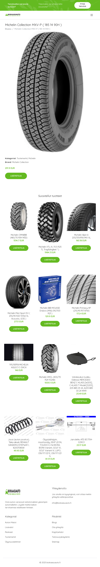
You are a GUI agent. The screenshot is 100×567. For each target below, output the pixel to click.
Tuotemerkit (22, 158)
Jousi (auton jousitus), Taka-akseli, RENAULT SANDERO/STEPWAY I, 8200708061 (18, 443)
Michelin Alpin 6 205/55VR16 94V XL (81, 236)
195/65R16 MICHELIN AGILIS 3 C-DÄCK (18, 366)
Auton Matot (10, 522)
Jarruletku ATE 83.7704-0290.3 (81, 441)
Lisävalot (9, 527)
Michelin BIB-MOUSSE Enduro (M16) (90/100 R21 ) (50, 311)
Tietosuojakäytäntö (61, 537)
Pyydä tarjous (82, 5)
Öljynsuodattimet (13, 542)
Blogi (54, 522)
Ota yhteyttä (57, 527)
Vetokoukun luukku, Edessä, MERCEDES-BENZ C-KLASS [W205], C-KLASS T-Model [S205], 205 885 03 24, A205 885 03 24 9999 (81, 384)
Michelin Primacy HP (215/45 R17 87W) (81, 309)
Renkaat (9, 532)
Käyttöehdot (57, 532)
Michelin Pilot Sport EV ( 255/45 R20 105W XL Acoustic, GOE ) (19, 316)
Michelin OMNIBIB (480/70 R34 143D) (18, 236)
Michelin (32, 158)
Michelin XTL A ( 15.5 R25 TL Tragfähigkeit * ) (50, 248)
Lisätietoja (16, 176)
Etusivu (8, 29)
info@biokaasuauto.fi (61, 503)
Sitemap (55, 542)
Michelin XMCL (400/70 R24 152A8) (50, 378)
